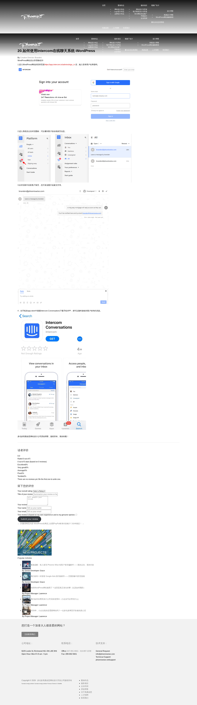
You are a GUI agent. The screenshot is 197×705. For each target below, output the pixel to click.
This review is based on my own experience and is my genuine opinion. (46, 515)
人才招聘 (116, 28)
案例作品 (84, 680)
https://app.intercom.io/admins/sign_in (59, 65)
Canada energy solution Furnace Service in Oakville (48, 683)
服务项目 (84, 683)
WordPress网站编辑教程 (164, 17)
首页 (103, 5)
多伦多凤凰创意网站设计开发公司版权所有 (54, 680)
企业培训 (144, 18)
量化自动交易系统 (157, 22)
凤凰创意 (105, 28)
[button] (30, 634)
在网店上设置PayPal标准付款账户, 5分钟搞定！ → (63, 524)
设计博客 (170, 11)
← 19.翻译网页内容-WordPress (30, 524)
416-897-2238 (85, 651)
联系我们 (126, 28)
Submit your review (29, 519)
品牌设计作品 (119, 14)
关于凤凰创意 (86, 692)
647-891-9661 (72, 651)
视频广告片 (155, 5)
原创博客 (84, 689)
